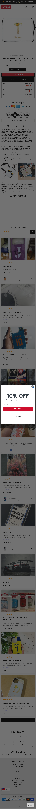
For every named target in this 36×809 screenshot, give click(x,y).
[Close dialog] (32, 386)
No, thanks (18, 416)
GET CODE (18, 409)
